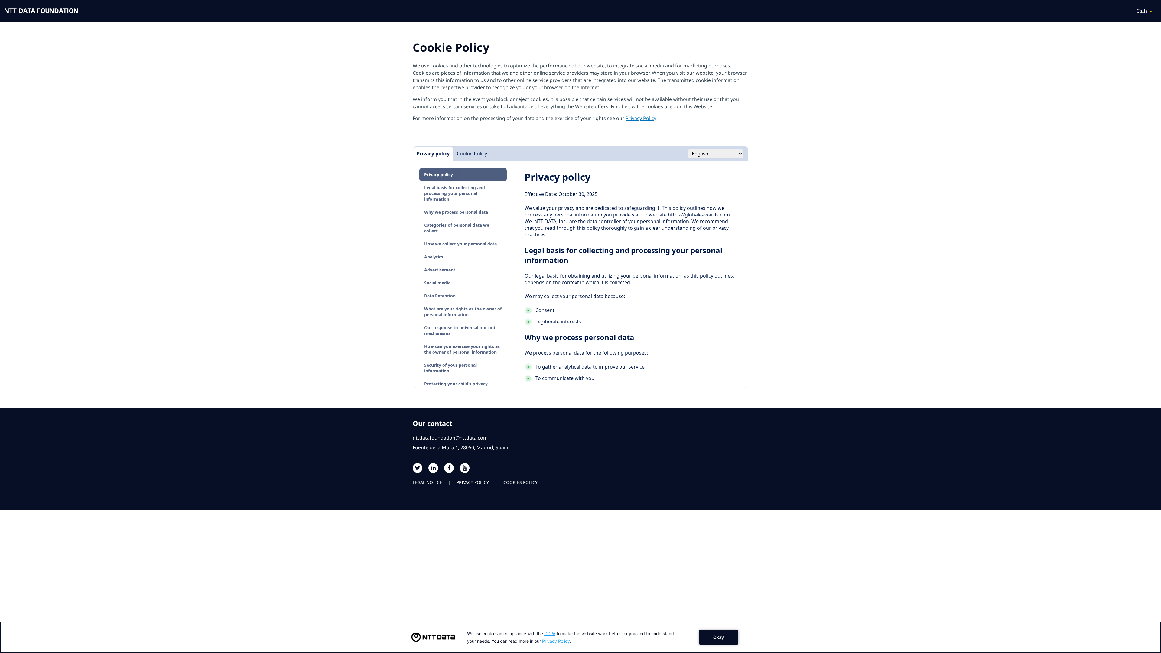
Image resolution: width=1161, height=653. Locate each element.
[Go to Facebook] (449, 468)
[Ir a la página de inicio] (41, 10)
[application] (580, 637)
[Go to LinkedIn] (433, 468)
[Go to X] (417, 468)
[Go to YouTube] (465, 468)
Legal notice (427, 482)
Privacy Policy (641, 118)
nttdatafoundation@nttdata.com (450, 437)
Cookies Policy (520, 482)
